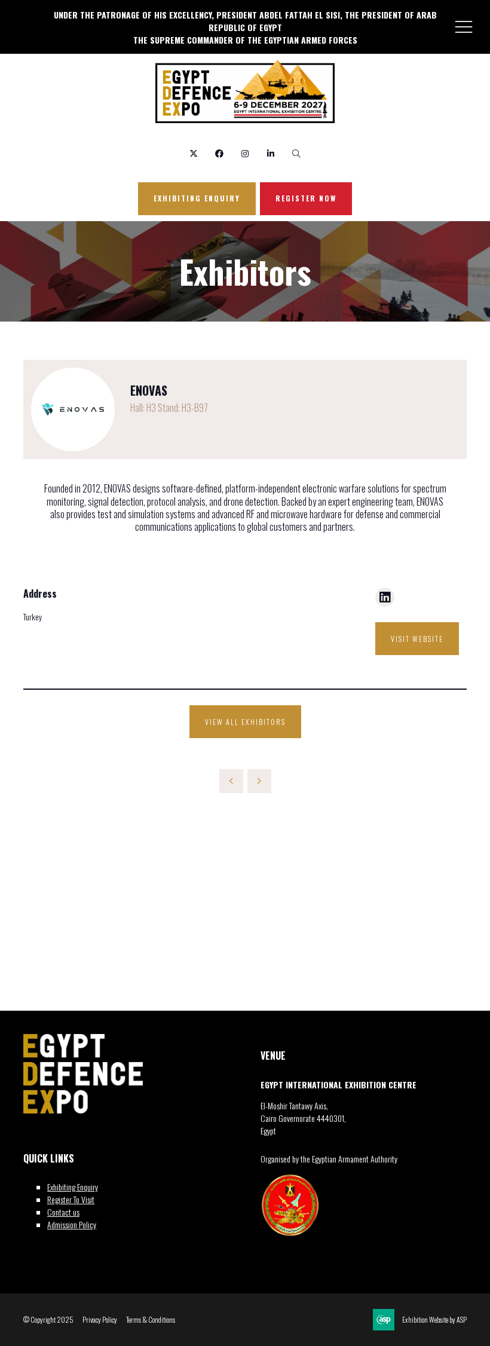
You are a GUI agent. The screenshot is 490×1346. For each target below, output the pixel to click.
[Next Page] (259, 781)
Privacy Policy (99, 1319)
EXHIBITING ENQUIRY (197, 198)
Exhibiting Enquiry (72, 1186)
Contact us (63, 1212)
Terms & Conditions (150, 1319)
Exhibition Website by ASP (434, 1319)
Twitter (194, 154)
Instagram (245, 154)
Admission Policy (71, 1224)
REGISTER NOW (305, 198)
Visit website (417, 639)
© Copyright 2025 (48, 1319)
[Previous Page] (231, 781)
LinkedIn (271, 154)
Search (297, 154)
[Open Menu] (463, 26)
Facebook (219, 154)
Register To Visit (70, 1199)
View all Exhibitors (245, 722)
